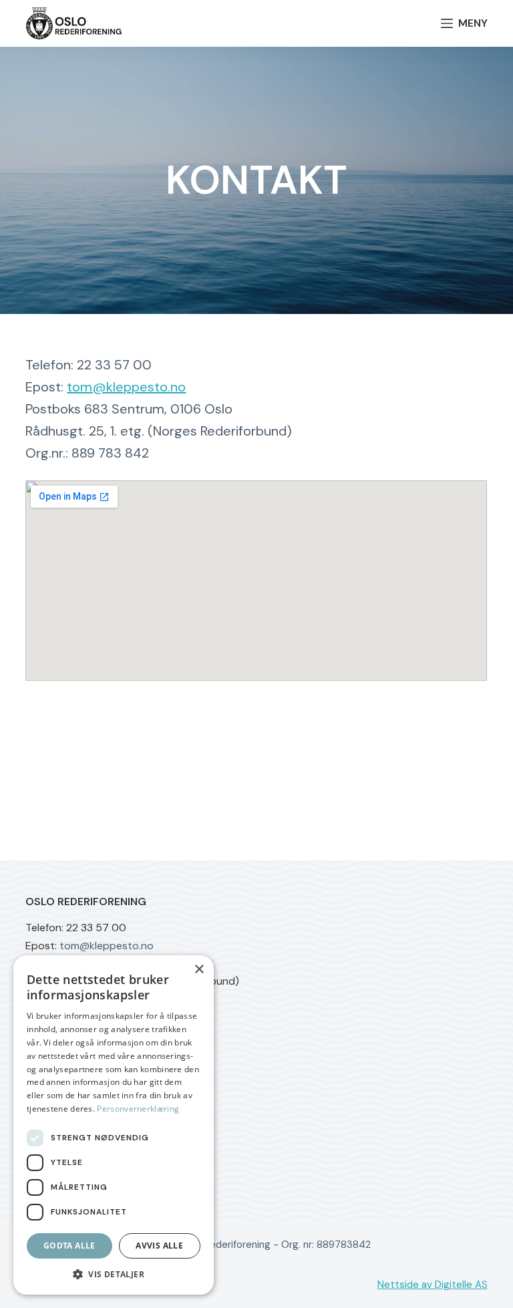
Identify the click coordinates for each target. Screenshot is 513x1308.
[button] (113, 1274)
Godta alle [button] (69, 1245)
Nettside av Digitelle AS (432, 1284)
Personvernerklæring (138, 1108)
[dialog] (113, 1125)
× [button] (199, 970)
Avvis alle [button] (159, 1245)
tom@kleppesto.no (126, 386)
